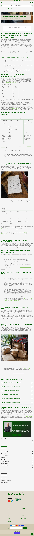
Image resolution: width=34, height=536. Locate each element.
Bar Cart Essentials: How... (4, 486)
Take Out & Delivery (11, 8)
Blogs (9, 518)
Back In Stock (23, 508)
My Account (22, 505)
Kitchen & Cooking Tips (4, 459)
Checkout (22, 507)
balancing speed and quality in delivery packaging (12, 300)
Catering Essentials (3, 444)
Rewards (9, 510)
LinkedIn (19, 434)
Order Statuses (10, 505)
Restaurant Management (4, 440)
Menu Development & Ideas (5, 461)
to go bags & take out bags (28, 368)
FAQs (9, 508)
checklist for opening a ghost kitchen (25, 267)
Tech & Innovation (3, 467)
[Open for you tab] (32, 534)
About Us (9, 520)
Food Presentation (3, 457)
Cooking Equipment (4, 473)
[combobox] (17, 6)
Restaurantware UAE (11, 517)
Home (2, 8)
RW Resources (6, 8)
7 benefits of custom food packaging (18, 373)
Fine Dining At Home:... (4, 484)
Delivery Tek (20, 365)
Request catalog (23, 518)
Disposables (2, 469)
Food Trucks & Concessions (4, 451)
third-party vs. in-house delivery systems (12, 321)
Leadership (9, 521)
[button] (1, 3)
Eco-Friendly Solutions (4, 453)
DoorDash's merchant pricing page (10, 82)
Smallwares (2, 471)
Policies (9, 507)
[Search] (31, 6)
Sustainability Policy (11, 515)
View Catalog (23, 517)
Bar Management (3, 442)
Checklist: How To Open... (4, 482)
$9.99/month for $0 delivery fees (15, 108)
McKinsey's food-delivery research (6, 228)
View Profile (14, 434)
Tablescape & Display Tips (4, 463)
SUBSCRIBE (25, 528)
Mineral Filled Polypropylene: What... (6, 480)
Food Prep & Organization (4, 455)
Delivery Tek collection (29, 416)
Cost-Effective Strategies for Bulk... (6, 488)
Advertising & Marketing (4, 465)
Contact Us (22, 515)
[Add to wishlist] (30, 2)
